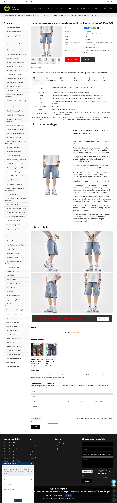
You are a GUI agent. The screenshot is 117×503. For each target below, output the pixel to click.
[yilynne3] (114, 482)
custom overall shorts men (61, 375)
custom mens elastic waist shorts (79, 375)
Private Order (34, 446)
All (10, 15)
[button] (18, 463)
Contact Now (73, 59)
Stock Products (80, 8)
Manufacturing (60, 8)
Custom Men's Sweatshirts (12, 452)
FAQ (56, 449)
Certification (58, 446)
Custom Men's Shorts (18, 15)
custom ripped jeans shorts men (55, 377)
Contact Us (33, 458)
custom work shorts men (38, 377)
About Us (32, 443)
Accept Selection (58, 495)
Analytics (55, 498)
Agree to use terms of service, (44, 423)
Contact (104, 8)
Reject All (48, 495)
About (89, 8)
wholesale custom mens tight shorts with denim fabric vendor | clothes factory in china (50, 361)
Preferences (63, 498)
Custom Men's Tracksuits (11, 446)
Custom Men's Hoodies (11, 449)
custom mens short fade (97, 375)
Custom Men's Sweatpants (12, 455)
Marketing (71, 498)
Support (95, 8)
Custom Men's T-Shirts (11, 443)
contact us (103, 319)
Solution (49, 8)
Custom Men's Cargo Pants (12, 461)
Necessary (47, 498)
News (31, 455)
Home (6, 15)
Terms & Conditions (53, 423)
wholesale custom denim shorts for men (42, 375)
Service (40, 8)
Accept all (68, 495)
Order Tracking (59, 443)
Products (69, 8)
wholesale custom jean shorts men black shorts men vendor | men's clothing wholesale (37, 361)
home (34, 8)
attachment (36, 418)
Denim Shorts (30, 15)
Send (35, 427)
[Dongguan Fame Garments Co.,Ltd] (11, 8)
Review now (75, 332)
